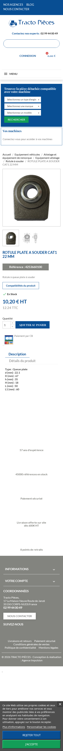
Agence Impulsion (32, 660)
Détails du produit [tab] (22, 361)
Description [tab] (17, 354)
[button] (22, 100)
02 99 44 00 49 (49, 33)
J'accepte (31, 744)
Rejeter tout (32, 735)
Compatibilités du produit (20, 285)
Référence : (17, 267)
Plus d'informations (14, 726)
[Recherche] (55, 44)
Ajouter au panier (32, 325)
